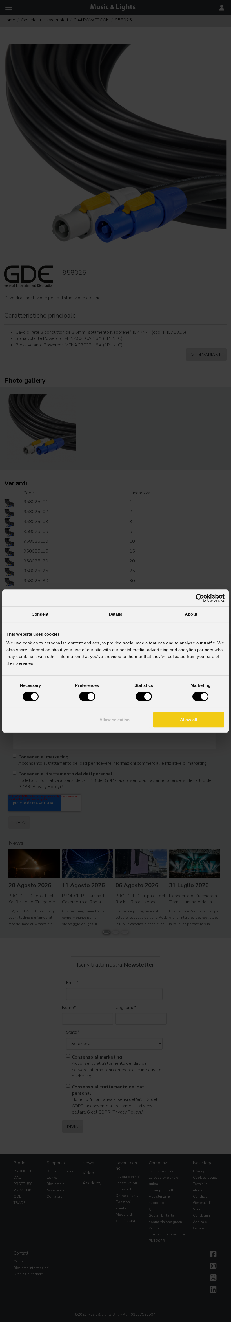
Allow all (188, 719)
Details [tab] (116, 614)
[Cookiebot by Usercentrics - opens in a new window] (200, 598)
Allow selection (114, 719)
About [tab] (191, 614)
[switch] (87, 696)
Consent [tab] (40, 614)
